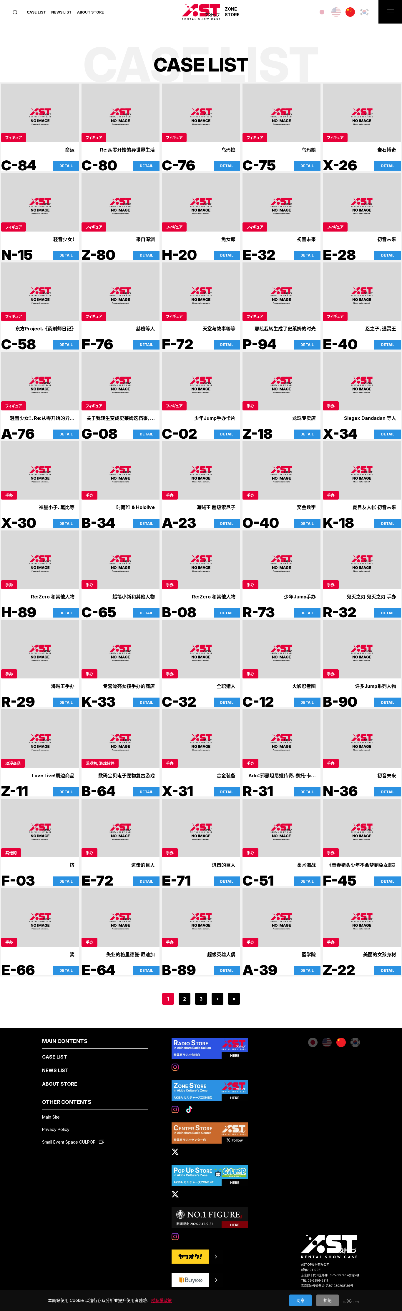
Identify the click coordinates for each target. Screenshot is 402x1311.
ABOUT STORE (90, 12)
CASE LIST (36, 12)
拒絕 (327, 1300)
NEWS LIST (61, 12)
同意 (300, 1300)
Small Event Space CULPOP (69, 1141)
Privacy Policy (55, 1129)
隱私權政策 (161, 1300)
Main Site (51, 1116)
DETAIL (66, 166)
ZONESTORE (232, 11)
